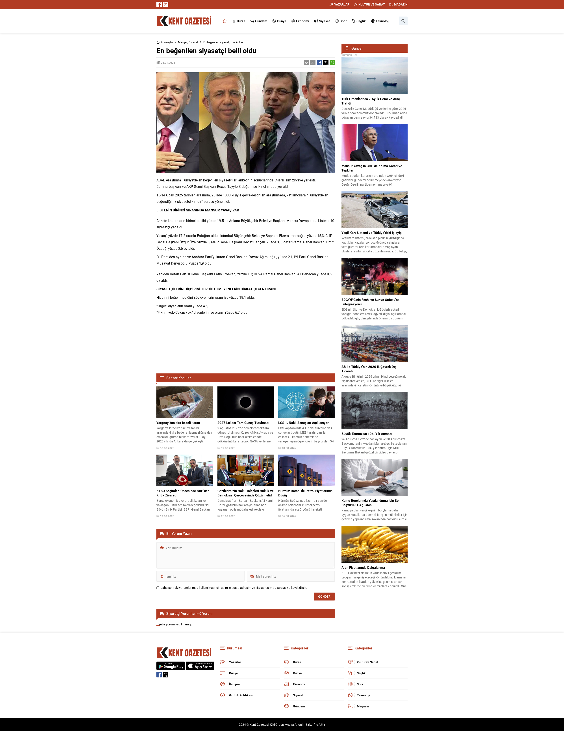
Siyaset (193, 42)
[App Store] (200, 668)
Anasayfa (167, 42)
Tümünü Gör (349, 55)
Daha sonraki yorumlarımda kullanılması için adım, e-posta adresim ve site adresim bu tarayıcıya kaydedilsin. (233, 587)
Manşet (182, 42)
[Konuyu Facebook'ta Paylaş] (319, 62)
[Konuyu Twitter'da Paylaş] (325, 62)
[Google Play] (170, 668)
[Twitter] (165, 4)
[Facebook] (159, 4)
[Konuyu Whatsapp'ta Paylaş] (332, 62)
